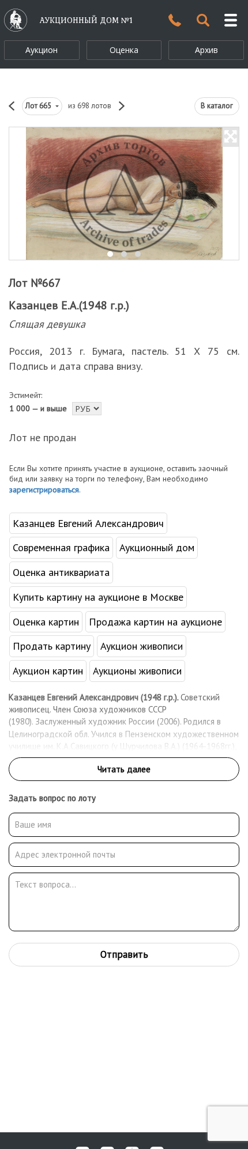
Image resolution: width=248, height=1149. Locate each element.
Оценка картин (46, 621)
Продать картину (52, 646)
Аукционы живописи (137, 670)
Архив (206, 49)
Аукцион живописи (141, 646)
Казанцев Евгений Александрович (88, 523)
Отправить (124, 954)
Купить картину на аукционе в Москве (98, 597)
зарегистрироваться (44, 489)
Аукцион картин (48, 670)
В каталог (217, 106)
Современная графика (61, 547)
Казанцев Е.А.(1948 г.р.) (69, 305)
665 (39, 106)
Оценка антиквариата (61, 572)
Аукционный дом (156, 547)
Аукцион (41, 49)
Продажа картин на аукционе (155, 621)
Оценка (124, 49)
